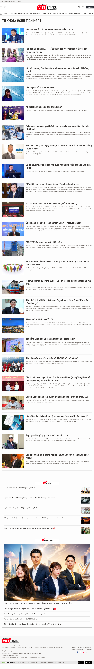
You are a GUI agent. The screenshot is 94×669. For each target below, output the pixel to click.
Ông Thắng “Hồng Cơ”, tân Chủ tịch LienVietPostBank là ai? (53, 222)
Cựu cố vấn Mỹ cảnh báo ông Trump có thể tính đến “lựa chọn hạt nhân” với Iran (30, 498)
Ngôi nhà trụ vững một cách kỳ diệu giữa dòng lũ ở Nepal (22, 508)
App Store (81, 662)
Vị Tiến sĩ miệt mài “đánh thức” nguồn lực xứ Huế (20, 488)
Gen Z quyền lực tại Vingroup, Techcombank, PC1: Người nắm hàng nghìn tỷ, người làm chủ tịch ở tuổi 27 (38, 603)
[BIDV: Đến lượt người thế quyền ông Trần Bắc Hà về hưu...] (13, 190)
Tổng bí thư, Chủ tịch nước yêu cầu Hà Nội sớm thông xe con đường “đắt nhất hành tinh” (32, 624)
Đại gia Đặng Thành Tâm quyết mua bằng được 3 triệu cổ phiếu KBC (57, 396)
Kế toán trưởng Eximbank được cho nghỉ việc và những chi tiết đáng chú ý (57, 70)
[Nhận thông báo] (79, 7)
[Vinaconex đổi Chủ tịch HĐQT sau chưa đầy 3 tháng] (13, 35)
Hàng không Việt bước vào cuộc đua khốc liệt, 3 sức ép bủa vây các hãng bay (29, 609)
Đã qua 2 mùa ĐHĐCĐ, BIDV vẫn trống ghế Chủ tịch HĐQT (52, 203)
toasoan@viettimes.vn (82, 645)
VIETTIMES (47, 7)
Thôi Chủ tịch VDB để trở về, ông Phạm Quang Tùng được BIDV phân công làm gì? (57, 302)
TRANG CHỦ (48, 540)
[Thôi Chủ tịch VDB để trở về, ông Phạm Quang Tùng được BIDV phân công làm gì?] (13, 306)
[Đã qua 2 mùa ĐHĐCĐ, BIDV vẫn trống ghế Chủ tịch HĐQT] (13, 209)
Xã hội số (6, 13)
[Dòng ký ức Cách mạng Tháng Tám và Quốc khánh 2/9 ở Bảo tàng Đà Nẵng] (85, 530)
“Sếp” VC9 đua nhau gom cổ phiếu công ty (45, 242)
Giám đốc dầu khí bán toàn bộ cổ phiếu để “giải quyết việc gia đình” (57, 416)
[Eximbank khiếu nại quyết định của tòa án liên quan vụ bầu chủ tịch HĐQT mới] (13, 132)
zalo (80, 652)
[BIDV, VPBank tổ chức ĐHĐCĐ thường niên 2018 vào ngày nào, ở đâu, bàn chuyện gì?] (13, 267)
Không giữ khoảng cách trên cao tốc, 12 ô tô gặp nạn (21, 619)
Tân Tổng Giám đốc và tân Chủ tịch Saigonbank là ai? (50, 338)
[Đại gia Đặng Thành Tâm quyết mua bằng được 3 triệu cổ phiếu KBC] (13, 403)
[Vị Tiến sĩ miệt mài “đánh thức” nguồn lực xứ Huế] (85, 490)
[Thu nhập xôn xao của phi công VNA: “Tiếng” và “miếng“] (13, 364)
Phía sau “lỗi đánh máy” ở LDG (39, 319)
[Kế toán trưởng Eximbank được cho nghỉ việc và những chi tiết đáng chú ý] (13, 74)
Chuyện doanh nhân (74, 13)
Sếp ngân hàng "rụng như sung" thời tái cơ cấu (47, 435)
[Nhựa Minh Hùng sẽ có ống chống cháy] (13, 113)
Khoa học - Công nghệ (33, 13)
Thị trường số (46, 13)
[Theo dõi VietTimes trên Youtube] (83, 652)
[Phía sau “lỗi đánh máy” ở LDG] (13, 325)
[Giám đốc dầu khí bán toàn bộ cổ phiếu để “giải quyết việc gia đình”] (13, 422)
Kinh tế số (21, 13)
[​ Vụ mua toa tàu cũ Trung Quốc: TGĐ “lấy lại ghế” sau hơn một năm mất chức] (13, 287)
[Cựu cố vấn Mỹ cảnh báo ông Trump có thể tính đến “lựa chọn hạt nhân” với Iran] (85, 500)
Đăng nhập (90, 7)
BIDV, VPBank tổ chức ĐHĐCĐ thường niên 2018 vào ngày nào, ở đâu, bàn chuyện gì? (57, 263)
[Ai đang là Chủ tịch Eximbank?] (13, 93)
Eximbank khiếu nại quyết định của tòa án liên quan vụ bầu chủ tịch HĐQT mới (57, 128)
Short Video (57, 13)
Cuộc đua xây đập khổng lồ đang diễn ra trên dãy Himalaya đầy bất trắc (27, 614)
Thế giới (64, 13)
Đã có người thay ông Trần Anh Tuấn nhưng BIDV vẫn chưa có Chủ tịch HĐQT (58, 166)
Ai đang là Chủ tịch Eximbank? (40, 87)
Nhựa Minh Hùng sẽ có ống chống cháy (44, 106)
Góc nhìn (14, 13)
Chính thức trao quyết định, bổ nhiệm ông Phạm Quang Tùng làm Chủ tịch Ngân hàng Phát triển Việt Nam (58, 379)
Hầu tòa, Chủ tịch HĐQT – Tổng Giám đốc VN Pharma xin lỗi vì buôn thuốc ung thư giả (56, 50)
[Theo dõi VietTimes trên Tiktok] (86, 652)
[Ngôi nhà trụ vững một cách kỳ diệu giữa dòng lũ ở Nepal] (85, 510)
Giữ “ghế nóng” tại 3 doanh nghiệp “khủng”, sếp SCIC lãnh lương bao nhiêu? (57, 456)
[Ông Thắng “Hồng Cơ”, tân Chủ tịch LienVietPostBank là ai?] (13, 229)
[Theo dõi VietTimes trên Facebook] (77, 652)
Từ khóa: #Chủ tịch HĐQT (21, 20)
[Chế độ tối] (83, 7)
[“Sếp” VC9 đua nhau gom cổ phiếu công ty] (13, 248)
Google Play (88, 662)
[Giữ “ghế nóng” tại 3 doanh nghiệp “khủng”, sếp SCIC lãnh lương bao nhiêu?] (13, 461)
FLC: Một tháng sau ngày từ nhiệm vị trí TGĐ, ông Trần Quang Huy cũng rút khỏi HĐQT (59, 147)
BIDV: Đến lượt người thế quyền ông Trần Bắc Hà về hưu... (52, 184)
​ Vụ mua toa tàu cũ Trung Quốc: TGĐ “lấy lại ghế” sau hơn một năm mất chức (59, 282)
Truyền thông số (88, 13)
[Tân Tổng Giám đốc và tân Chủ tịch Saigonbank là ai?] (13, 345)
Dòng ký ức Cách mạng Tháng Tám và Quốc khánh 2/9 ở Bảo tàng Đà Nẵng (28, 528)
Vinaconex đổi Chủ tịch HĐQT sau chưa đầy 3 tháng (49, 29)
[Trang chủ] (1, 13)
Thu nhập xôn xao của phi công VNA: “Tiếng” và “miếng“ (52, 358)
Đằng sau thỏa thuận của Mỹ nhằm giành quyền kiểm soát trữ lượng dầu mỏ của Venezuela (33, 518)
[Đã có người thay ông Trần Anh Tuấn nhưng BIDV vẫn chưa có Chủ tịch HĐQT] (13, 171)
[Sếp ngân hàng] (13, 441)
